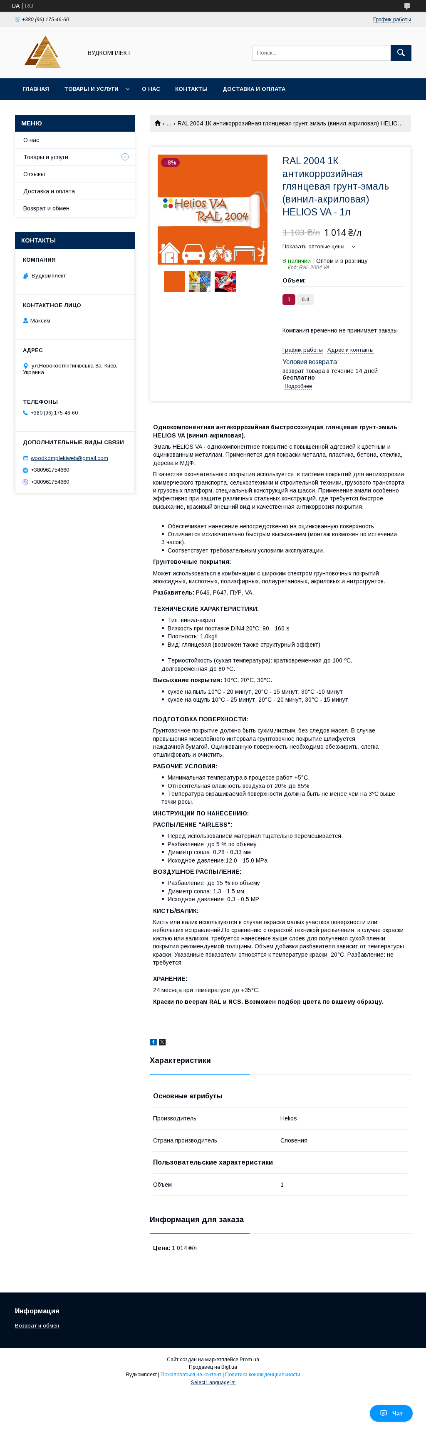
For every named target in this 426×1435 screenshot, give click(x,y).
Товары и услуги (91, 89)
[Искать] (401, 53)
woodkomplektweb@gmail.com (69, 458)
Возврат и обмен (46, 208)
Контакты (191, 89)
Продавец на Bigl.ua (213, 1367)
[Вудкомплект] (46, 67)
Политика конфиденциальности (262, 1375)
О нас (151, 89)
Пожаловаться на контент (191, 1375)
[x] (162, 1043)
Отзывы (34, 174)
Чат (397, 1413)
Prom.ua (249, 1359)
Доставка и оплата (254, 89)
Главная (35, 89)
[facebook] (153, 1043)
